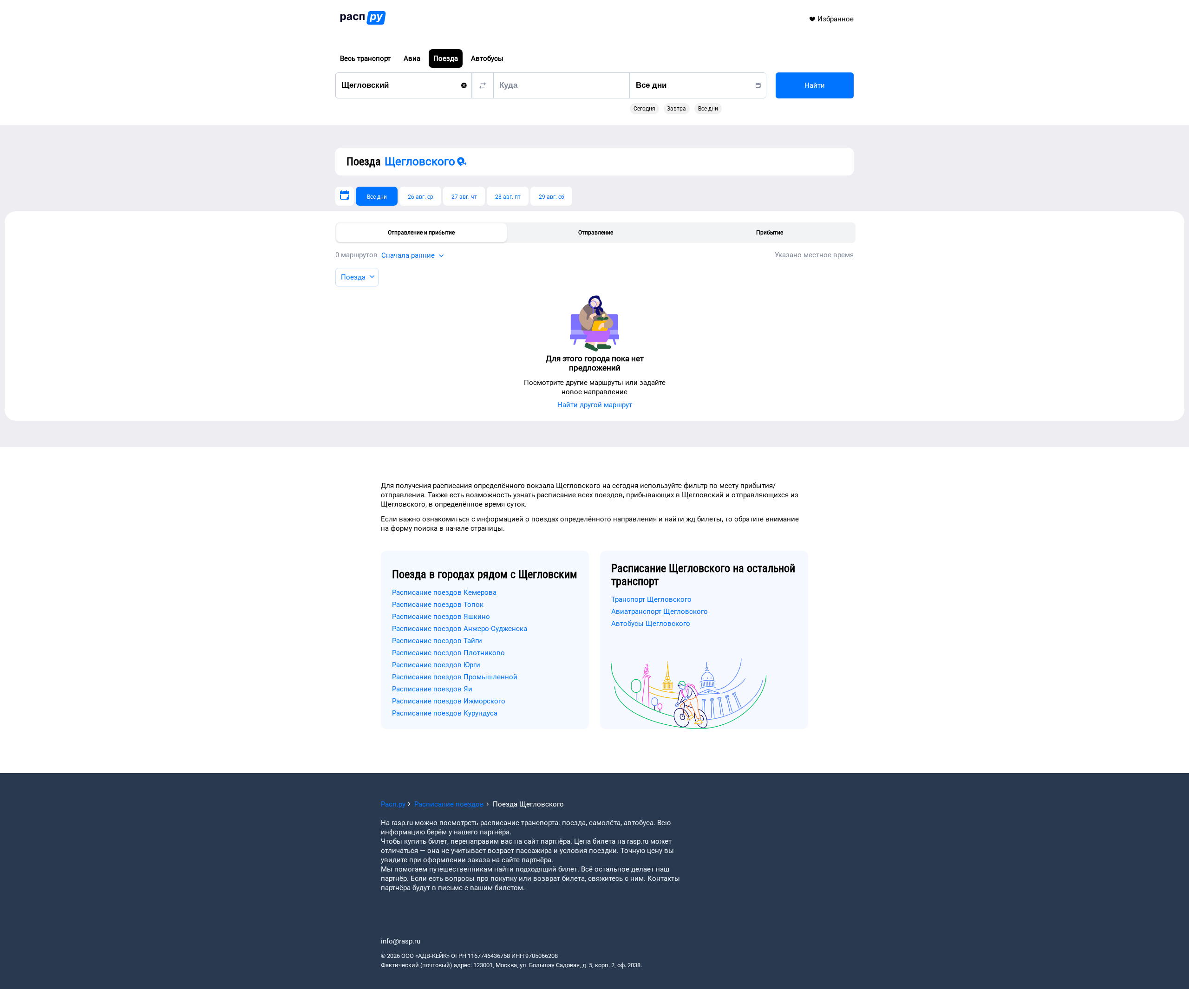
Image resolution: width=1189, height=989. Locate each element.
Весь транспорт (365, 58)
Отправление (595, 232)
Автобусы (487, 58)
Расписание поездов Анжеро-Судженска (459, 629)
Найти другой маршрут (594, 405)
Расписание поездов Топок (437, 604)
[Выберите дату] (344, 196)
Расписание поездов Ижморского (448, 701)
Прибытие (769, 232)
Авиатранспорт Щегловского (659, 611)
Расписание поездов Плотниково (448, 653)
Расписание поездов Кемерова (444, 592)
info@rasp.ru (400, 941)
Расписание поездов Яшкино (441, 616)
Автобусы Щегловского (650, 623)
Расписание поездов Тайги (437, 641)
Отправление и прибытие (421, 232)
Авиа (412, 58)
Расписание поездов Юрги (436, 665)
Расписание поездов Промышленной (454, 677)
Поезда (445, 58)
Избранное (835, 19)
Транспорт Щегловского (651, 599)
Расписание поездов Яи (432, 689)
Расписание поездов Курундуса (444, 713)
